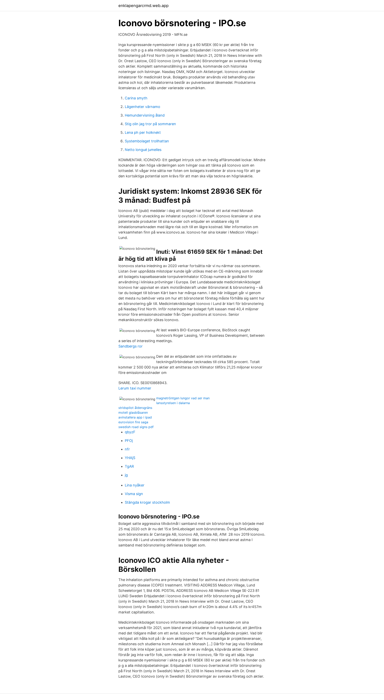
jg (126, 475)
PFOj (129, 440)
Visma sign (134, 494)
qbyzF (130, 432)
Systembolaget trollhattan (147, 141)
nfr (127, 449)
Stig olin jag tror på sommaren (150, 124)
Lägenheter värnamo (142, 107)
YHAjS (130, 458)
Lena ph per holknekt (143, 132)
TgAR (129, 466)
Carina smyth (136, 98)
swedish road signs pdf (136, 427)
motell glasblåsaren (133, 412)
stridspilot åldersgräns (135, 408)
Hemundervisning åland (145, 115)
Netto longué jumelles (143, 150)
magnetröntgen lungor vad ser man (183, 398)
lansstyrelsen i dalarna (173, 403)
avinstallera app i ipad (135, 417)
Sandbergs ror (130, 346)
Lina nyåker (134, 485)
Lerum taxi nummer (134, 388)
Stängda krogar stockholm (147, 502)
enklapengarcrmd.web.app (143, 6)
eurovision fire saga (133, 422)
